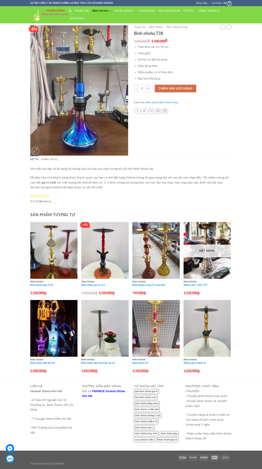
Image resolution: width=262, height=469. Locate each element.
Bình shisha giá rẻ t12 (93, 285)
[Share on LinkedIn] (165, 111)
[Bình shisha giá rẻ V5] (54, 250)
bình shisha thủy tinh (146, 433)
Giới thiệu (77, 18)
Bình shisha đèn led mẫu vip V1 (98, 363)
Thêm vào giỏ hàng (175, 88)
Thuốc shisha (123, 11)
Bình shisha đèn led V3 (42, 363)
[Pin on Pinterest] (158, 111)
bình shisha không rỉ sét (147, 415)
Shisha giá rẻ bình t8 (195, 363)
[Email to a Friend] (151, 111)
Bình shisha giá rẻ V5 (41, 285)
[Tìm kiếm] (70, 11)
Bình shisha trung (177, 27)
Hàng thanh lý (209, 11)
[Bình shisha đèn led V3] (54, 328)
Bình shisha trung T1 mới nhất (148, 285)
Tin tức (188, 11)
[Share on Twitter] (144, 111)
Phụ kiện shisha (169, 11)
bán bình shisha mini (146, 397)
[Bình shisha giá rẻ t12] (105, 250)
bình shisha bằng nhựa (147, 403)
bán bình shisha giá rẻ (146, 391)
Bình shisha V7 (140, 363)
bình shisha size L (144, 427)
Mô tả (34, 159)
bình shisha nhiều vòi (146, 421)
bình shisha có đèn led (146, 409)
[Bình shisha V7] (156, 328)
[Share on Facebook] (137, 111)
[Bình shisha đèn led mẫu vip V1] (105, 328)
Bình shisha (100, 11)
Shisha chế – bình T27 (196, 285)
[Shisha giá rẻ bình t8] (207, 328)
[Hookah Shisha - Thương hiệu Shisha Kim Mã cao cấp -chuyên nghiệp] (49, 14)
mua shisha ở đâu (144, 440)
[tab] (34, 159)
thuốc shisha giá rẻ (167, 440)
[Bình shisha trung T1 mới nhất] (156, 250)
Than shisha (146, 11)
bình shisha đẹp (169, 433)
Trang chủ (81, 11)
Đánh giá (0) (49, 159)
